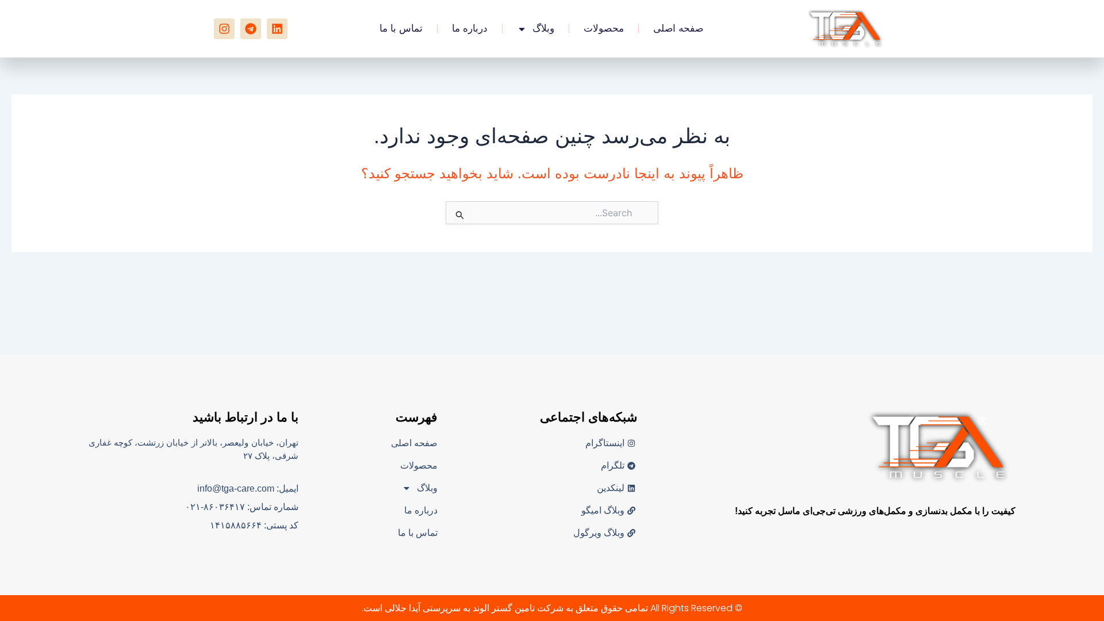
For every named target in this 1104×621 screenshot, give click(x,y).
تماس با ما (401, 28)
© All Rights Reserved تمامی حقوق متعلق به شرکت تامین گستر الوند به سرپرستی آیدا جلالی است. (552, 608)
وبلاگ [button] (543, 28)
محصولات (604, 28)
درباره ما (470, 28)
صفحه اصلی (678, 28)
